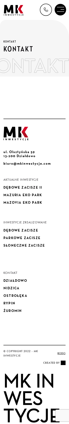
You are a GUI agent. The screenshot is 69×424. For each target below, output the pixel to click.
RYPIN (9, 303)
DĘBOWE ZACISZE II (22, 187)
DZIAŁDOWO (15, 280)
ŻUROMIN (12, 311)
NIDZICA (11, 288)
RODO (62, 353)
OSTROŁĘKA (15, 296)
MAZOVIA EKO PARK (22, 202)
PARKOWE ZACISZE (22, 238)
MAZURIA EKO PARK (22, 195)
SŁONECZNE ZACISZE (24, 245)
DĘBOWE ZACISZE (20, 230)
